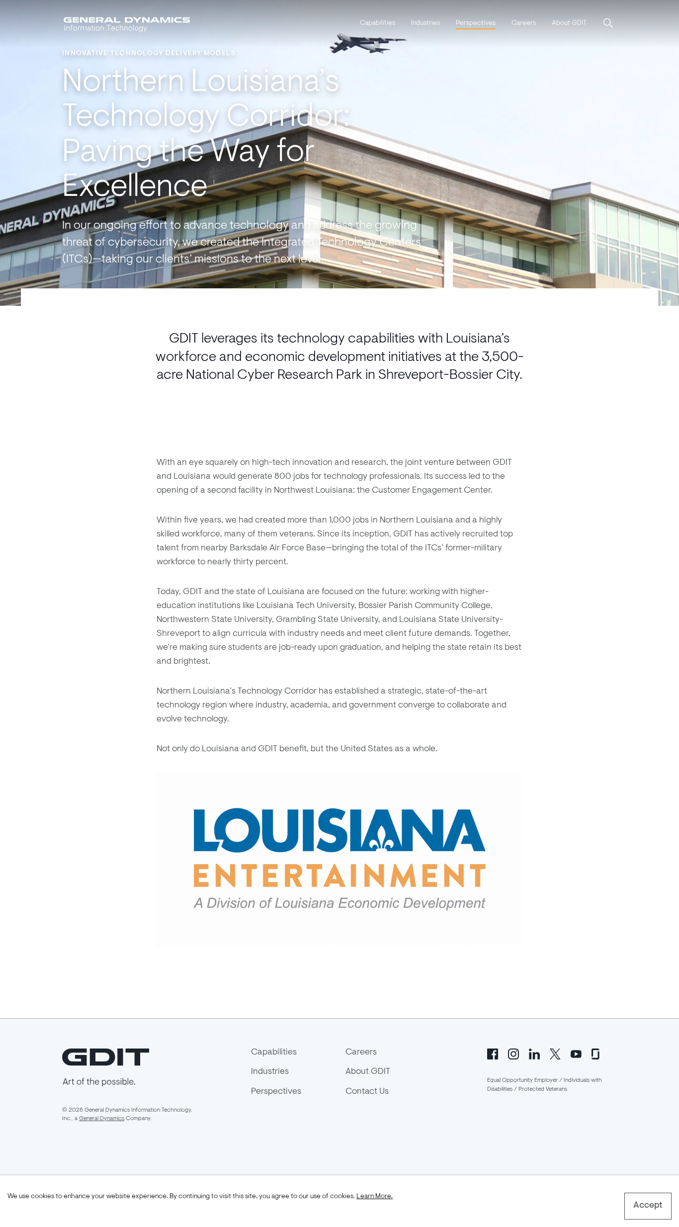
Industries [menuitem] (425, 23)
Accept (648, 1205)
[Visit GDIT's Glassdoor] (597, 1053)
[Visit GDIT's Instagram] (513, 1053)
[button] (608, 23)
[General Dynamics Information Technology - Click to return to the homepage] (127, 24)
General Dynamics (101, 1119)
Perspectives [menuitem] (476, 23)
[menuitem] (377, 23)
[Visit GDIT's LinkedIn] (534, 1053)
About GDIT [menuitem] (569, 23)
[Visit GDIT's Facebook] (492, 1053)
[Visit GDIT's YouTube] (576, 1053)
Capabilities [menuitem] (377, 23)
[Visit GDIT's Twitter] (555, 1053)
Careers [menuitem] (523, 23)
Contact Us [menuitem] (367, 1091)
